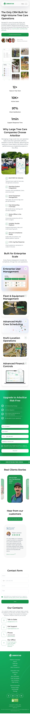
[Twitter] (17, 696)
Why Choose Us (15, 667)
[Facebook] (8, 696)
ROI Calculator (15, 676)
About (15, 661)
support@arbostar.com (13, 628)
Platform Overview (15, 659)
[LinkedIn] (21, 696)
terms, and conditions (21, 446)
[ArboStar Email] (3, 620)
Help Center (15, 682)
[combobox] (3, 436)
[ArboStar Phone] (3, 634)
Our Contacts (15, 680)
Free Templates (15, 678)
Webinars (15, 672)
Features (15, 663)
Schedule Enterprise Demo (15, 34)
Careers (15, 665)
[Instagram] (13, 696)
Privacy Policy (15, 687)
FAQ (15, 674)
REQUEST (15, 450)
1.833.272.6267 (11, 636)
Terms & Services (15, 685)
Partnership (15, 689)
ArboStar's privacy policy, (10, 446)
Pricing (15, 691)
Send (15, 601)
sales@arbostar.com (12, 621)
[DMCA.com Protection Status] (15, 700)
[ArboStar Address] (3, 642)
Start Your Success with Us (15, 519)
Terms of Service (14, 710)
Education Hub (15, 670)
